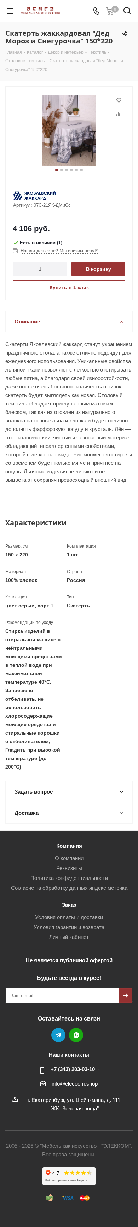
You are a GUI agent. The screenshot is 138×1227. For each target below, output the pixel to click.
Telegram (58, 1035)
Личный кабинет (69, 937)
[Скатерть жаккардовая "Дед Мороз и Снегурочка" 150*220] (69, 130)
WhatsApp (76, 1035)
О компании (69, 858)
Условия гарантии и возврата (69, 927)
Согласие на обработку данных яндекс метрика (69, 888)
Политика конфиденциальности (69, 878)
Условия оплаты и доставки (69, 917)
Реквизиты (69, 868)
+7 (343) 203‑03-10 (73, 1069)
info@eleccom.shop (75, 1084)
